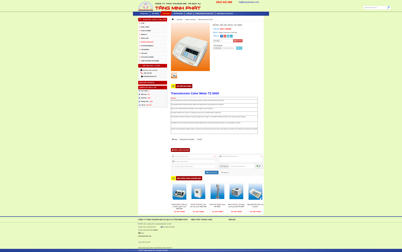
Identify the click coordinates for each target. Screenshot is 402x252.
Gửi (240, 48)
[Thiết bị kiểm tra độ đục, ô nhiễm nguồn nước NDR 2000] (179, 193)
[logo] (169, 6)
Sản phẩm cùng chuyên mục (189, 178)
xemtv (156, 248)
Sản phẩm (166, 13)
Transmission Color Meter (187, 139)
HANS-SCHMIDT (146, 30)
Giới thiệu (155, 13)
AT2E (142, 23)
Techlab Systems (147, 57)
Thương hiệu (178, 13)
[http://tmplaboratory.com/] (173, 19)
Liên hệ (189, 13)
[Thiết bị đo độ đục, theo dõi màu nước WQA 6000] (198, 193)
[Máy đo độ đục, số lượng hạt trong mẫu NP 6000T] (236, 193)
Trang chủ (144, 13)
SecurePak (145, 49)
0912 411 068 (148, 73)
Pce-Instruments (147, 46)
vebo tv (140, 248)
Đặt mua (239, 41)
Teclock (144, 53)
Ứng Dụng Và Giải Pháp (225, 13)
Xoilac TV (169, 248)
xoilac (147, 248)
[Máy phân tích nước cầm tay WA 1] (255, 193)
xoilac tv (151, 248)
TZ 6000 (199, 139)
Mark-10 (144, 34)
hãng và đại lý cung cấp (204, 13)
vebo (144, 248)
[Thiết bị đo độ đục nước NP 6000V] (217, 193)
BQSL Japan (145, 27)
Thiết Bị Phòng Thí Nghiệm (150, 61)
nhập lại (225, 172)
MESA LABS (145, 38)
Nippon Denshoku (147, 42)
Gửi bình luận (212, 172)
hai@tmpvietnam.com (149, 76)
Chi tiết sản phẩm (184, 86)
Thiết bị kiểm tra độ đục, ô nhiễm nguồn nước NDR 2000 (179, 207)
